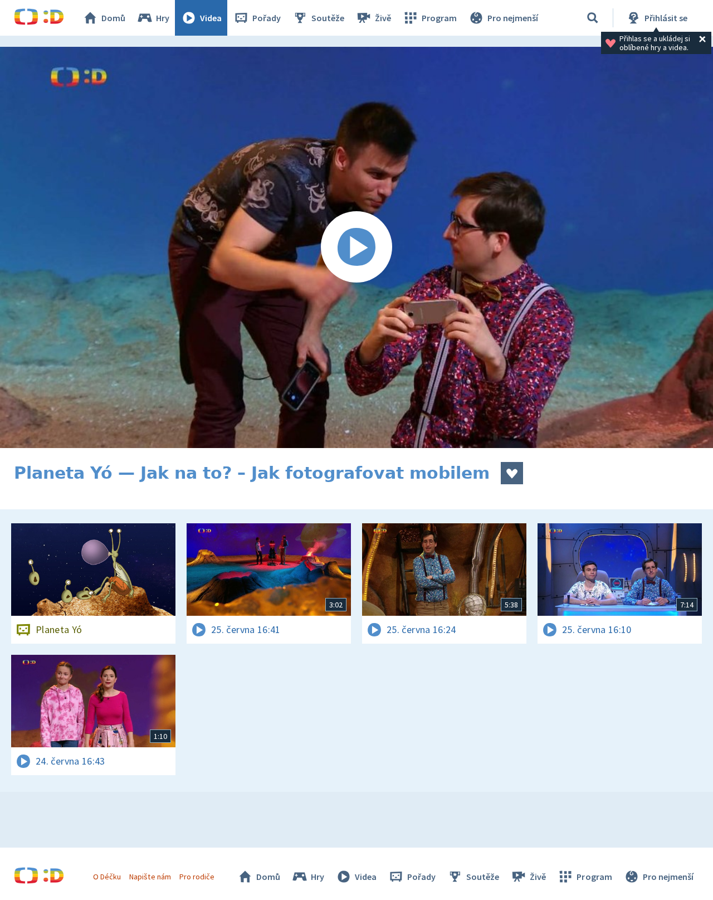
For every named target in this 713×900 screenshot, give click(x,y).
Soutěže (327, 17)
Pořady (266, 17)
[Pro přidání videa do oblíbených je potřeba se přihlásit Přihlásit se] (512, 473)
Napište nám (149, 877)
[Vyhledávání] (593, 18)
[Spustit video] (356, 247)
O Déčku (107, 877)
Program (439, 17)
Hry (162, 17)
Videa (211, 17)
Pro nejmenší (512, 17)
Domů (113, 17)
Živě (383, 17)
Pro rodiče (196, 877)
